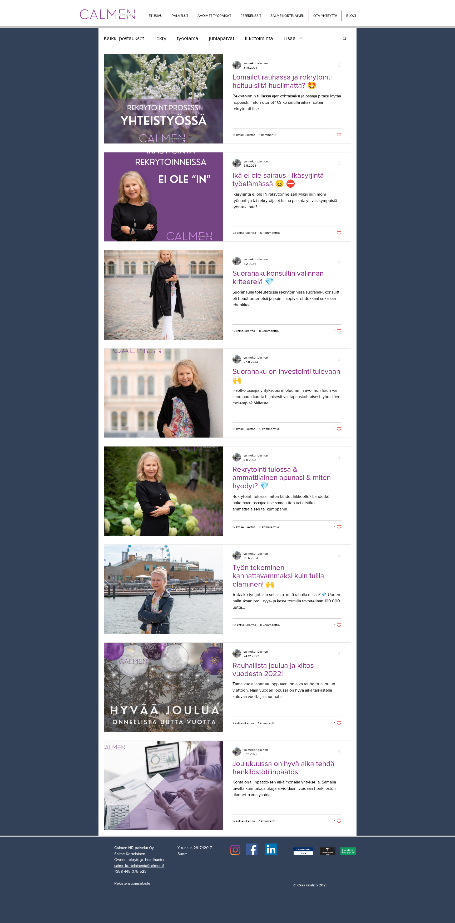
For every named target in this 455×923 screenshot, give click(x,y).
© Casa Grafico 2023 (310, 885)
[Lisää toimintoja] (341, 65)
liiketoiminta (259, 38)
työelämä (187, 38)
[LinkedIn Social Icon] (271, 849)
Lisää (290, 38)
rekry (160, 38)
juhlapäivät (221, 38)
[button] (180, 16)
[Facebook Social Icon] (252, 849)
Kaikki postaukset (124, 38)
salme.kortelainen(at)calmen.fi (139, 865)
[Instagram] (235, 850)
